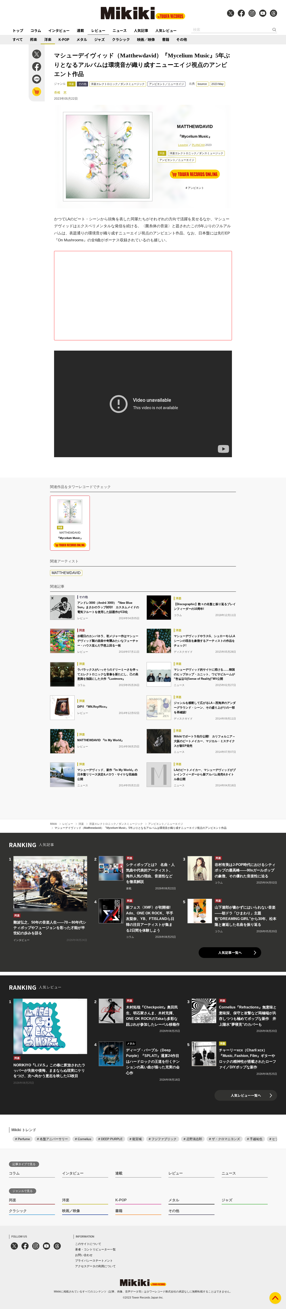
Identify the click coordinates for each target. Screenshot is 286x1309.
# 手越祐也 (254, 1139)
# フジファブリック (163, 1139)
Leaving (183, 145)
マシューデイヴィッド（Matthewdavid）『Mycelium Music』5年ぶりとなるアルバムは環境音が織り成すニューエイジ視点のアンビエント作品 (141, 827)
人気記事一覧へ (230, 952)
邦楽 (33, 39)
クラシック (121, 39)
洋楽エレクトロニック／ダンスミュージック (118, 84)
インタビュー (59, 30)
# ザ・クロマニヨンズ (224, 1139)
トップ (18, 30)
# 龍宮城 (136, 1139)
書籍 (165, 39)
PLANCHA (198, 145)
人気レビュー (166, 30)
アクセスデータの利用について (95, 1266)
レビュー (98, 30)
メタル (81, 39)
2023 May (217, 84)
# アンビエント (195, 187)
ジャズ (99, 39)
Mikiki (53, 823)
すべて (18, 39)
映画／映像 (146, 39)
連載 (80, 30)
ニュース (120, 30)
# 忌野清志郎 (193, 1139)
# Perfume (22, 1139)
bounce (202, 84)
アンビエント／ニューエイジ (166, 84)
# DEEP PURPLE (110, 1139)
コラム (35, 30)
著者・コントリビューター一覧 (95, 1249)
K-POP (64, 39)
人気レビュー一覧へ (246, 1095)
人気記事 (141, 30)
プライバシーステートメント (94, 1260)
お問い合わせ (84, 1255)
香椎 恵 (60, 92)
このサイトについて (88, 1243)
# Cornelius (83, 1139)
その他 (181, 39)
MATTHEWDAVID (66, 573)
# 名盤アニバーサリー (52, 1139)
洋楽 (47, 39)
